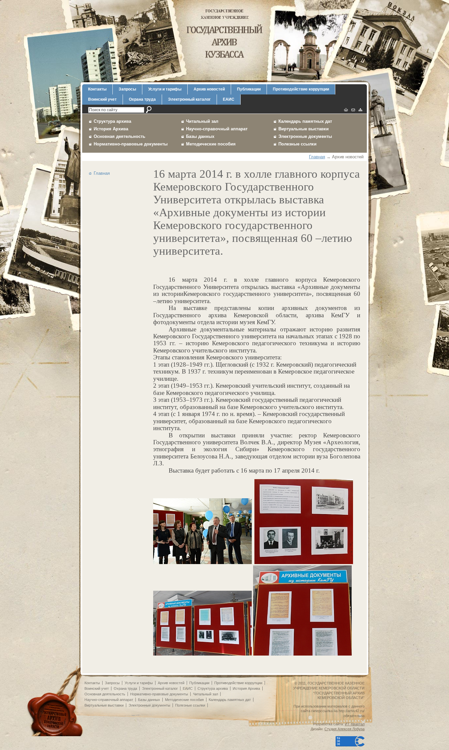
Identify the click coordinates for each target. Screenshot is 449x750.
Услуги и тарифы (164, 89)
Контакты (97, 89)
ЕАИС (228, 99)
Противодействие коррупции (301, 89)
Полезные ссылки (297, 144)
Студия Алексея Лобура (344, 729)
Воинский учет (102, 99)
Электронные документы (305, 136)
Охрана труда (142, 99)
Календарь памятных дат (305, 121)
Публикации (249, 89)
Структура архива (112, 121)
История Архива (111, 128)
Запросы (127, 89)
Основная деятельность (119, 136)
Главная (317, 156)
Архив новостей (209, 89)
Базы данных (200, 136)
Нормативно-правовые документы (131, 144)
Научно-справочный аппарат (217, 128)
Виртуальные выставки (303, 128)
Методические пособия (211, 144)
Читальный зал (202, 121)
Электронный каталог (189, 99)
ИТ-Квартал (355, 724)
